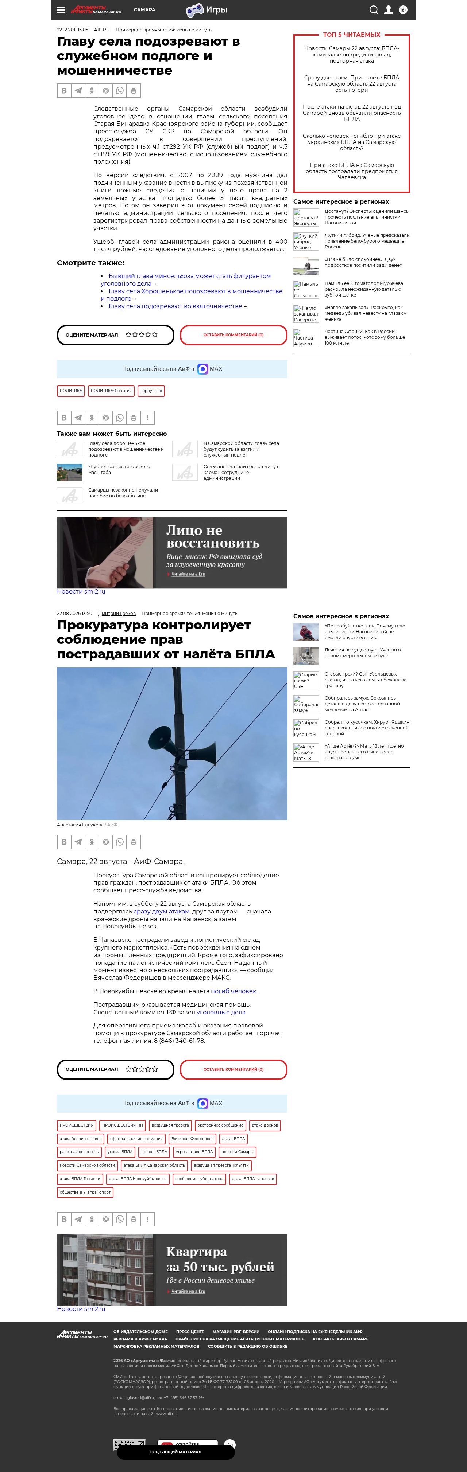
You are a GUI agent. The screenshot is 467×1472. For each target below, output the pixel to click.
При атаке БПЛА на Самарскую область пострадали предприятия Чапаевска (352, 171)
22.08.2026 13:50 (74, 613)
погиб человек (233, 991)
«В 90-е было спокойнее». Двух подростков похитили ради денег (363, 262)
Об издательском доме (140, 1332)
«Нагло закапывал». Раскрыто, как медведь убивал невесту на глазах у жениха (365, 313)
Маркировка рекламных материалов (156, 1346)
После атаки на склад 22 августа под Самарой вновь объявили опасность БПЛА (352, 113)
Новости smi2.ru (81, 591)
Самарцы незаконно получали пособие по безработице (123, 492)
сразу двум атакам (162, 911)
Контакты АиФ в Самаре (340, 1339)
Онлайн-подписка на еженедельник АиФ (315, 1332)
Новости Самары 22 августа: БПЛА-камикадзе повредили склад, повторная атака (351, 55)
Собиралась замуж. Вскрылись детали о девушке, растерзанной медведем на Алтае (362, 703)
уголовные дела (221, 1012)
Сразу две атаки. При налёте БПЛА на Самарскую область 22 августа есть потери (351, 84)
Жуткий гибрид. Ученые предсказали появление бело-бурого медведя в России (367, 241)
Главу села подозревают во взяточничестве (175, 306)
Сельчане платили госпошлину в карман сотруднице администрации (241, 472)
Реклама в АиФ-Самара (140, 1339)
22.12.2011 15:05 (72, 29)
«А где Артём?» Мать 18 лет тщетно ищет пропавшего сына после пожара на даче (364, 751)
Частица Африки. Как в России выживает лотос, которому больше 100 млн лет (365, 337)
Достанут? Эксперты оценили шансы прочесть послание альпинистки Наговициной (367, 217)
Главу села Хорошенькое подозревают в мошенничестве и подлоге (126, 449)
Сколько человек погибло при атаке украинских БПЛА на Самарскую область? (352, 142)
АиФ (112, 824)
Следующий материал (175, 1452)
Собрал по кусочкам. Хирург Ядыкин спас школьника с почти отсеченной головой (367, 727)
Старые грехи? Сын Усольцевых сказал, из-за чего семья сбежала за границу (365, 679)
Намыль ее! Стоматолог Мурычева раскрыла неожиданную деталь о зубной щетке (364, 289)
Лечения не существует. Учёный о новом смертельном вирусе (363, 652)
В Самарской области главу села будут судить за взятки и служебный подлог (241, 449)
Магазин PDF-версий (236, 1332)
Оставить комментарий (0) (234, 335)
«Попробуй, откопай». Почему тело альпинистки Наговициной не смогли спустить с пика (365, 631)
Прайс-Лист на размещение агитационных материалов (240, 1339)
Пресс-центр (190, 1332)
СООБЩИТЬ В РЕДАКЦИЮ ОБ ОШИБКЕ (247, 1346)
